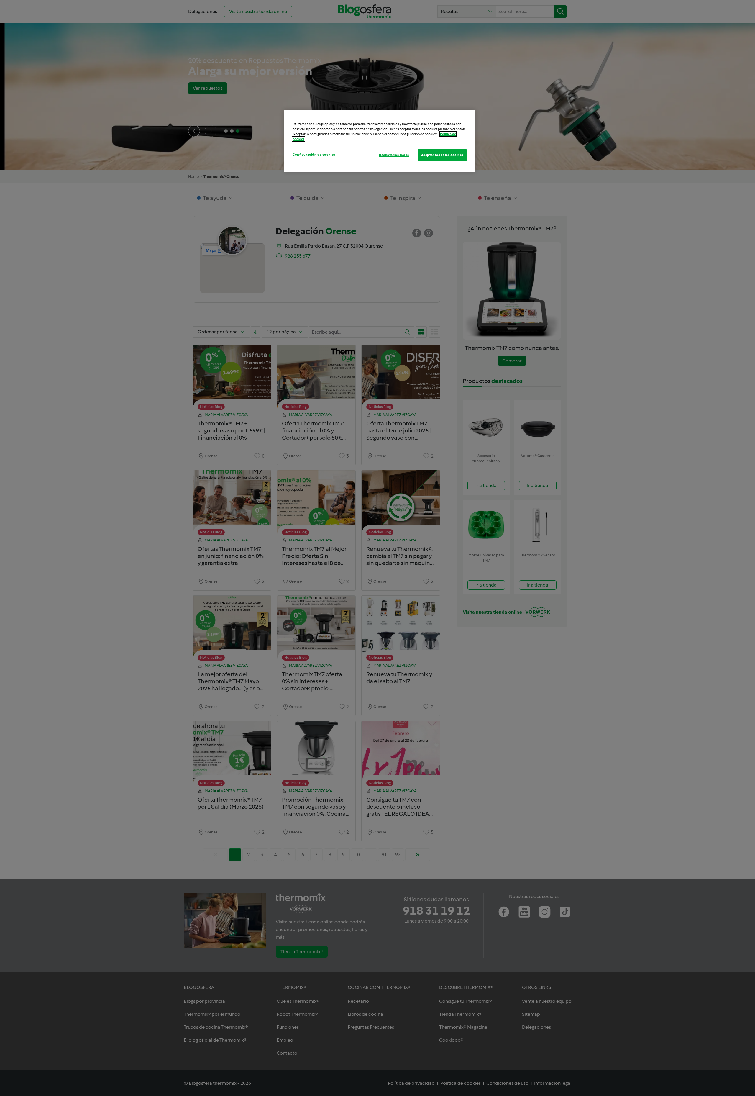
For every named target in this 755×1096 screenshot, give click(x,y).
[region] (379, 141)
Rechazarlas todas (394, 155)
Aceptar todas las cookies (442, 155)
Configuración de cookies (314, 155)
